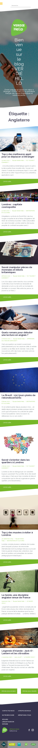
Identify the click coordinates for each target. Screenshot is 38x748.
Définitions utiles (24, 715)
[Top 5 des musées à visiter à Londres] (19, 512)
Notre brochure (8, 715)
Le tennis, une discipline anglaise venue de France (16, 596)
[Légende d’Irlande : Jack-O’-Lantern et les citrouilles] (19, 638)
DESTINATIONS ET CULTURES (15, 540)
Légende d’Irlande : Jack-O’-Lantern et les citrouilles (17, 652)
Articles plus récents (29, 691)
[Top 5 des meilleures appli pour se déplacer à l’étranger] (19, 138)
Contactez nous (8, 711)
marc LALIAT (18, 657)
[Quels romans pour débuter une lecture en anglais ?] (19, 317)
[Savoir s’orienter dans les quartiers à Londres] (19, 443)
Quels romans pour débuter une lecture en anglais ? (17, 333)
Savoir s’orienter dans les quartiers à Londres (16, 461)
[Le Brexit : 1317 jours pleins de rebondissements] (19, 379)
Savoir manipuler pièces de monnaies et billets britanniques (17, 270)
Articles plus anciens (9, 691)
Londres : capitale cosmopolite (12, 205)
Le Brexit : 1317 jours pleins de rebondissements (18, 396)
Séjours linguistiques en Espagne (8, 722)
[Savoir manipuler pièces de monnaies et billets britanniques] (19, 251)
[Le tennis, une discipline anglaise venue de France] (19, 581)
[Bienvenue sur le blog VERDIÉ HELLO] (19, 28)
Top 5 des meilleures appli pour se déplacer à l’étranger (18, 155)
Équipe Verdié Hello (18, 160)
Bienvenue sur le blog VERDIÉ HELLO (19, 61)
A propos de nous (24, 711)
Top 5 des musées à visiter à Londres (17, 533)
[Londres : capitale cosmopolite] (19, 195)
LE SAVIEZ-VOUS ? (29, 657)
